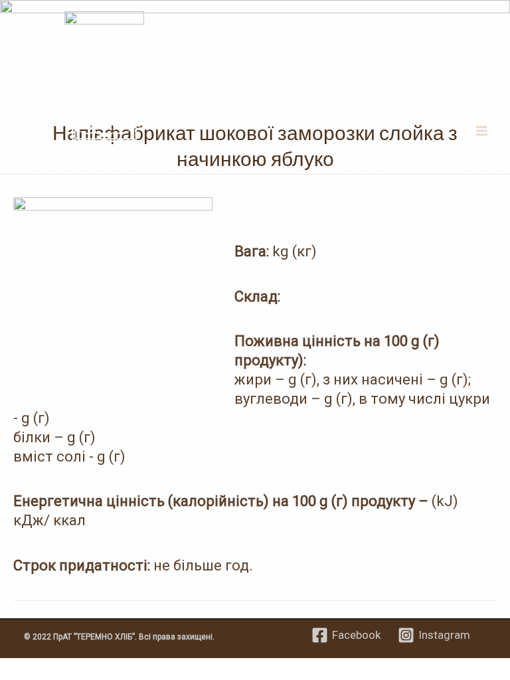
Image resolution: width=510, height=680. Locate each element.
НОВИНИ (106, 105)
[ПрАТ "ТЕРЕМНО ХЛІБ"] (104, 32)
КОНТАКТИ (41, 151)
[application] (330, 105)
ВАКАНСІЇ (385, 105)
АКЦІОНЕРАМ (279, 105)
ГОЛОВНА (37, 105)
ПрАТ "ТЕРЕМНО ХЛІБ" (104, 65)
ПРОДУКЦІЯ (184, 105)
